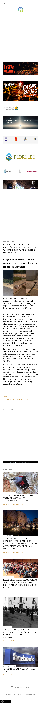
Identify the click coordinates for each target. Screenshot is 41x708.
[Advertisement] (20, 35)
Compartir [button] (6, 396)
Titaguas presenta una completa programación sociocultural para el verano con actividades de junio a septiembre (20, 543)
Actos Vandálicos (14, 399)
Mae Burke (26, 691)
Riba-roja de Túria (25, 402)
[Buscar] (36, 3)
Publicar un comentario (18, 504)
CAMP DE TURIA (24, 399)
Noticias (17, 402)
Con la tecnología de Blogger (22, 687)
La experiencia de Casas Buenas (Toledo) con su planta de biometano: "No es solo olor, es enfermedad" (20, 584)
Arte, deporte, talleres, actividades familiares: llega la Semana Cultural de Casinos (19, 633)
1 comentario (14, 591)
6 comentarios (15, 675)
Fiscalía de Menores (8, 402)
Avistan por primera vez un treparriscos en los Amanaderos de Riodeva (18, 498)
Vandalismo (33, 402)
